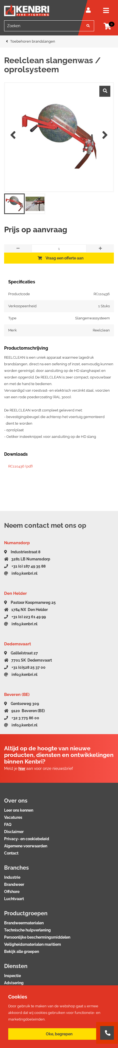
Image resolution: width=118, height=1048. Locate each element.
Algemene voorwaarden (25, 846)
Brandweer (14, 884)
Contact (11, 853)
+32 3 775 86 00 (25, 718)
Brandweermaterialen (24, 923)
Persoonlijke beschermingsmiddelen (37, 937)
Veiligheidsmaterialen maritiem (32, 944)
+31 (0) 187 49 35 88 (28, 566)
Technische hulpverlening (27, 930)
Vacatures (13, 817)
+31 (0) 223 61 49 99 (28, 617)
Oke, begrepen (59, 1034)
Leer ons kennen (18, 810)
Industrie (12, 877)
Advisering (14, 983)
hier (21, 768)
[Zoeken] (88, 25)
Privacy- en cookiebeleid (26, 839)
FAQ (8, 824)
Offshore (11, 891)
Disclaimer (14, 831)
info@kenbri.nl (24, 573)
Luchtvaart (14, 899)
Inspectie (12, 976)
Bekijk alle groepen (21, 951)
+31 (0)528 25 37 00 (28, 667)
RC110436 (20, 466)
